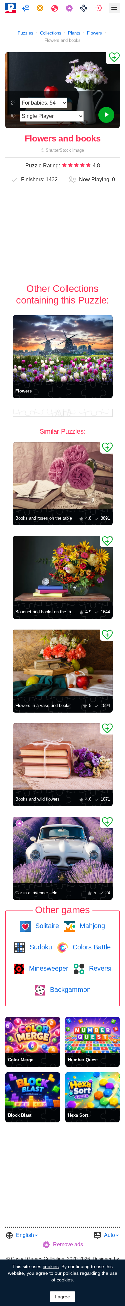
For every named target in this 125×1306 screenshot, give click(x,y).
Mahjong (91, 925)
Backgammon (69, 989)
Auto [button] (109, 1235)
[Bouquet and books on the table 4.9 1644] (63, 569)
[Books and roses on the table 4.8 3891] (63, 475)
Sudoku (40, 947)
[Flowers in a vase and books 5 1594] (63, 663)
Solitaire (46, 925)
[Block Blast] (32, 1090)
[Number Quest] (92, 1035)
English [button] (25, 1235)
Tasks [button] (41, 8)
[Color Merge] (32, 1035)
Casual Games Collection (37, 1258)
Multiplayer (26, 8)
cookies (51, 1266)
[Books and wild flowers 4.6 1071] (63, 756)
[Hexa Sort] (92, 1090)
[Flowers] (63, 348)
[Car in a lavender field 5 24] (63, 850)
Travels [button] (55, 8)
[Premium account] (70, 8)
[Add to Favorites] (113, 58)
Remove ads (68, 1244)
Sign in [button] (99, 8)
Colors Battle (91, 947)
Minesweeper (47, 968)
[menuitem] (26, 8)
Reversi (99, 968)
